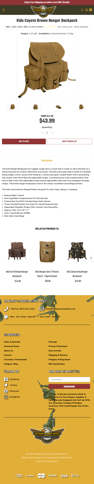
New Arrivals (55, 350)
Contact (8, 355)
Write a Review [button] (81, 27)
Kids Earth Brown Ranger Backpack (17, 274)
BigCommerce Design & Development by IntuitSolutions (47, 457)
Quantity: (47, 127)
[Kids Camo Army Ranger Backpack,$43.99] (77, 250)
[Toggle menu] (4, 10)
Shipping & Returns (58, 355)
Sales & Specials (12, 342)
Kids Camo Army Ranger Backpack (77, 274)
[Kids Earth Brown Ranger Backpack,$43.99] (17, 250)
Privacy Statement (58, 346)
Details (66, 2)
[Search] (82, 9)
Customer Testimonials (15, 359)
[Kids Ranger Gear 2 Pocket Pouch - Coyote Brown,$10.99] (47, 250)
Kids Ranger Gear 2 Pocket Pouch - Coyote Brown (47, 274)
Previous (3, 258)
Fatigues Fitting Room (59, 359)
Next (91, 258)
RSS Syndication (57, 364)
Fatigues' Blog (11, 364)
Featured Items (11, 346)
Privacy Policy (51, 461)
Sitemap (53, 342)
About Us (8, 350)
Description (47, 161)
